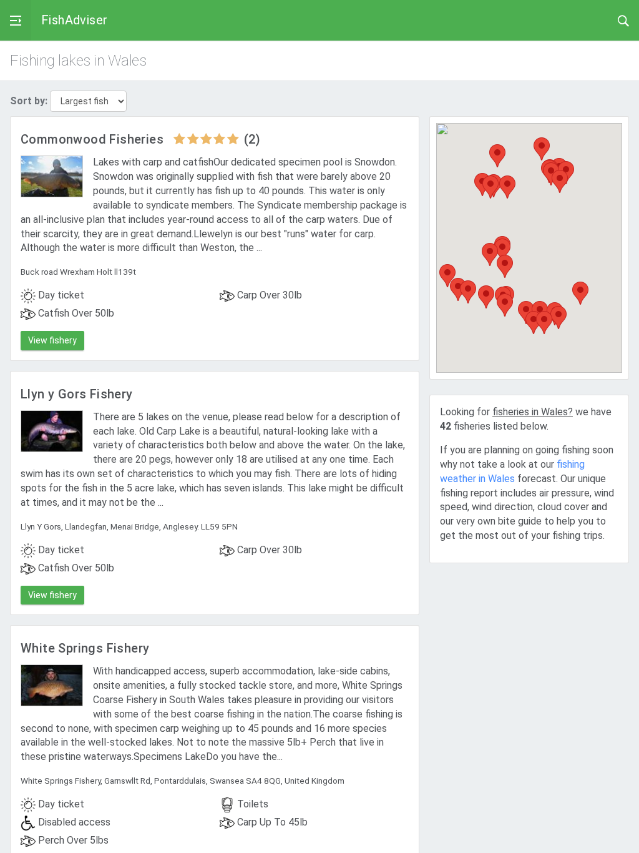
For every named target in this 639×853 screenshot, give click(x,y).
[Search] (623, 20)
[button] (497, 155)
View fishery (52, 340)
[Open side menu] (15, 20)
